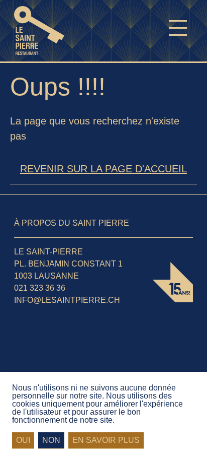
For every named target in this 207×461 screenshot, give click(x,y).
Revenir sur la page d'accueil (103, 168)
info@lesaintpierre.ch (67, 300)
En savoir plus (106, 440)
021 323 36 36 (39, 288)
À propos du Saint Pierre (71, 223)
